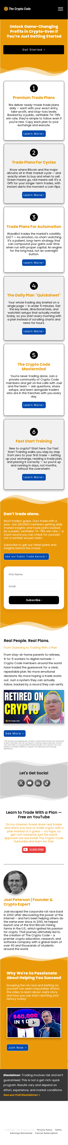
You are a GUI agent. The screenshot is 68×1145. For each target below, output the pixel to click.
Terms (58, 1129)
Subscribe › (34, 600)
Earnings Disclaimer (21, 1133)
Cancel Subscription (46, 1133)
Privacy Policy (44, 1129)
